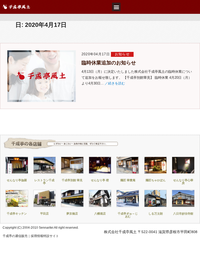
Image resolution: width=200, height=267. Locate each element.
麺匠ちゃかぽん (156, 180)
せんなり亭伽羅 (17, 180)
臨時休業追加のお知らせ (109, 62)
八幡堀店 (100, 213)
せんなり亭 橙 (100, 180)
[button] (116, 7)
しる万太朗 (155, 213)
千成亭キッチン (17, 213)
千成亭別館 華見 (72, 180)
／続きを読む (115, 83)
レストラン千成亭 (44, 182)
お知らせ (122, 54)
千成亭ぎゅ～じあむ (128, 215)
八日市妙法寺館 (183, 213)
